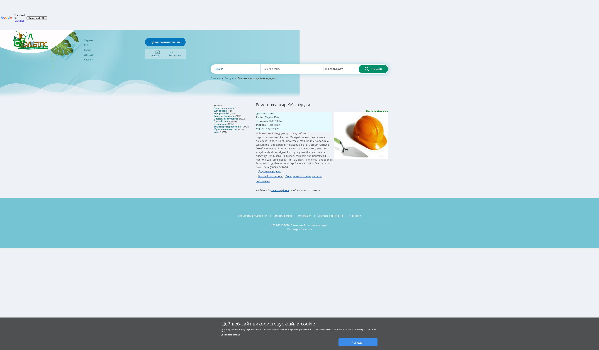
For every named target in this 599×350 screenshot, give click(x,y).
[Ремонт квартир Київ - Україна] (361, 158)
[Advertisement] (352, 173)
